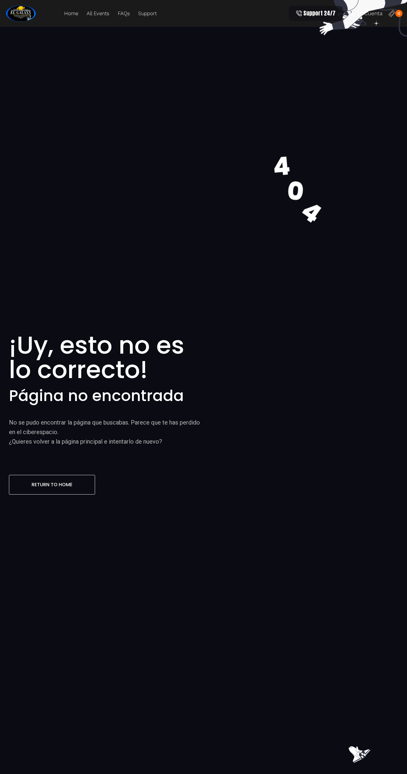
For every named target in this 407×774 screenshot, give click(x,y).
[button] (316, 13)
